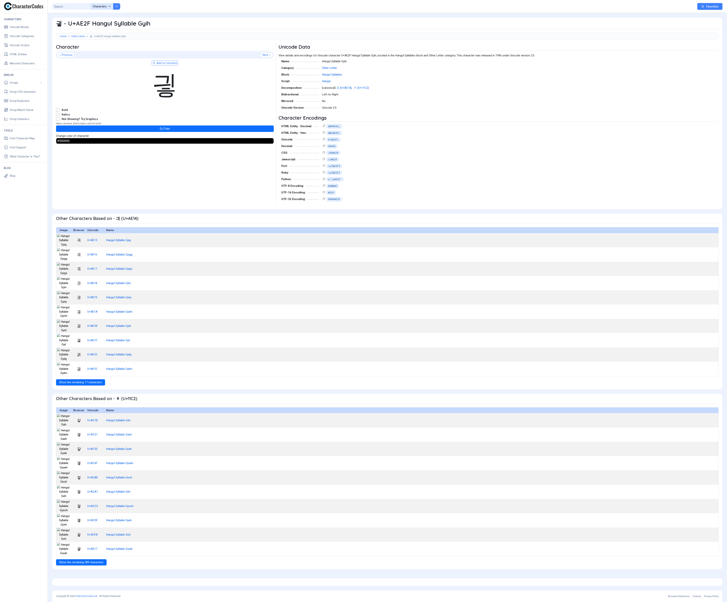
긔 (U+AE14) (344, 88)
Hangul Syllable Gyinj (118, 297)
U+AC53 (92, 449)
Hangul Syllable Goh (118, 534)
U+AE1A (92, 311)
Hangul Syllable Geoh (119, 477)
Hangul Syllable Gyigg (119, 254)
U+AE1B (92, 326)
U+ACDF (92, 520)
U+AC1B (92, 420)
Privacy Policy (711, 596)
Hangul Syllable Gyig (118, 240)
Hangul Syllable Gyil (118, 340)
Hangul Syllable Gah (118, 420)
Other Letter (78, 36)
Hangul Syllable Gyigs (119, 268)
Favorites (711, 6)
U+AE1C (92, 340)
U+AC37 (92, 434)
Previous (67, 55)
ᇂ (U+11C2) (361, 88)
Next (265, 55)
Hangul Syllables (332, 74)
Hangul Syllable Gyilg (118, 354)
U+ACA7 (92, 491)
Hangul (326, 81)
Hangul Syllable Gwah (119, 549)
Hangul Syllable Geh (118, 491)
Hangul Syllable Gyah (119, 449)
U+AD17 (92, 549)
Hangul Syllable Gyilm (119, 369)
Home (63, 36)
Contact (697, 596)
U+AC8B (92, 477)
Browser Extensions (679, 596)
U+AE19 (92, 297)
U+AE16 (92, 254)
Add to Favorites (166, 63)
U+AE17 (92, 268)
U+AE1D (92, 354)
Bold (65, 110)
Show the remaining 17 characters (80, 382)
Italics (66, 114)
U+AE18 (92, 283)
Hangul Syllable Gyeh (119, 520)
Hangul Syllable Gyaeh (119, 463)
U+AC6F (92, 463)
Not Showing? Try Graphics (80, 119)
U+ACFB (92, 534)
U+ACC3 (92, 506)
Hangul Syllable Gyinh (119, 311)
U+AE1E (92, 369)
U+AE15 (92, 240)
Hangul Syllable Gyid (118, 326)
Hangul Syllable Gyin (118, 283)
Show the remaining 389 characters (81, 562)
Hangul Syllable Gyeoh (119, 506)
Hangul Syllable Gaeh (119, 434)
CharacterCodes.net (86, 596)
